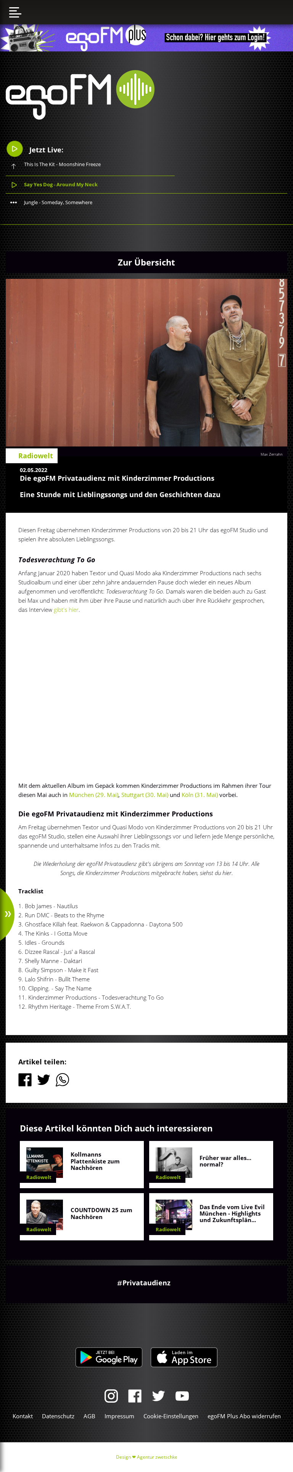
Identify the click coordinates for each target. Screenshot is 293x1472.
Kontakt (23, 1416)
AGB (89, 1416)
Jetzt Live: (45, 149)
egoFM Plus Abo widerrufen (244, 1416)
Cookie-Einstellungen (170, 1416)
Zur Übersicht (146, 262)
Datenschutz (58, 1416)
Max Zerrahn (272, 454)
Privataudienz (146, 1282)
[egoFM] (80, 117)
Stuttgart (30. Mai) (144, 794)
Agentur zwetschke (157, 1457)
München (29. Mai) (93, 794)
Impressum (119, 1416)
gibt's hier (66, 609)
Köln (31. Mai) (200, 794)
